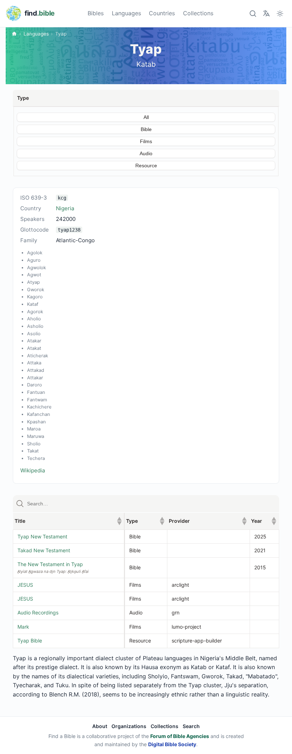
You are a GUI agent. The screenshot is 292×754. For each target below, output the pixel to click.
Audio (146, 153)
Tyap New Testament (42, 536)
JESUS (25, 585)
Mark (23, 627)
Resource (146, 165)
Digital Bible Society (172, 744)
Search (191, 726)
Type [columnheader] (145, 521)
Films (146, 141)
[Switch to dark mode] (280, 13)
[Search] (252, 13)
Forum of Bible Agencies (179, 736)
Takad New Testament (43, 550)
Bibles (96, 13)
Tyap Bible (29, 641)
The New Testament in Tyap (50, 564)
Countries (162, 13)
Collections (198, 13)
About (99, 726)
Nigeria (65, 208)
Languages (126, 13)
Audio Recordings (37, 612)
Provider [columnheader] (208, 521)
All (146, 117)
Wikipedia (32, 470)
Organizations (128, 726)
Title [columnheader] (68, 521)
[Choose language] (266, 13)
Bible (146, 129)
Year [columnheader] (263, 521)
